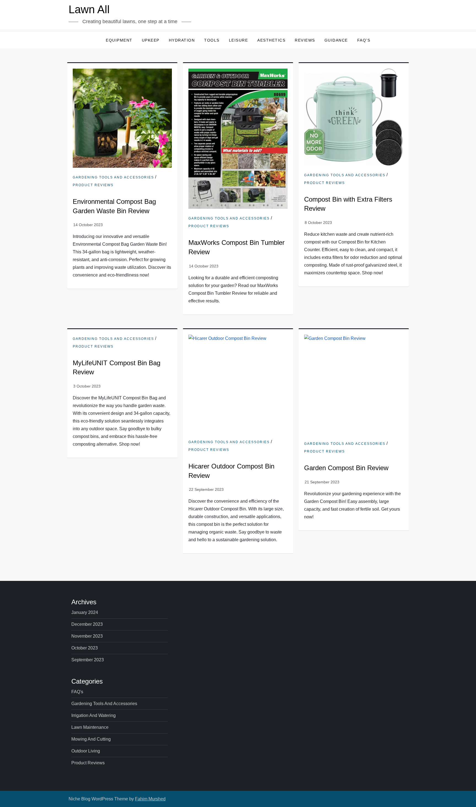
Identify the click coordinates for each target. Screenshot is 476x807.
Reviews (305, 40)
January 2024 (84, 612)
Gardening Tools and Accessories (113, 177)
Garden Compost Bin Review (346, 468)
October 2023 (84, 648)
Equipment (119, 40)
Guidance (336, 40)
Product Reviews (93, 185)
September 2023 (87, 659)
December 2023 (87, 624)
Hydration (182, 40)
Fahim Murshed (150, 799)
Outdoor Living (85, 751)
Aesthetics (271, 40)
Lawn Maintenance (90, 727)
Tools (212, 40)
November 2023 (87, 636)
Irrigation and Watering (93, 715)
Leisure (238, 40)
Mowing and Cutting (91, 739)
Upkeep (150, 40)
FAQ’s (363, 40)
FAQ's (77, 691)
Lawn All (89, 9)
